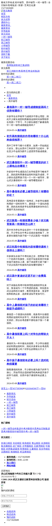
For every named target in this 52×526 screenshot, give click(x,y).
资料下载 (5, 54)
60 (22, 388)
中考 (18, 71)
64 (31, 388)
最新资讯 (6, 25)
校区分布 (5, 16)
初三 (18, 77)
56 (13, 388)
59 (20, 388)
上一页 (9, 388)
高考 (23, 71)
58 (18, 388)
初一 (9, 77)
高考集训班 (12, 65)
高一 (9, 82)
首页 (3, 13)
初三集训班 (24, 65)
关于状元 (5, 57)
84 (44, 388)
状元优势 (5, 19)
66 (35, 388)
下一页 (40, 388)
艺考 (28, 71)
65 (33, 388)
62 (27, 388)
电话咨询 (11, 514)
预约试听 (11, 517)
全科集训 (35, 71)
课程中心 (5, 22)
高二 (14, 82)
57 (15, 388)
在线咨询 (11, 511)
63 (29, 388)
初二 (14, 77)
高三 (18, 82)
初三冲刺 (11, 71)
